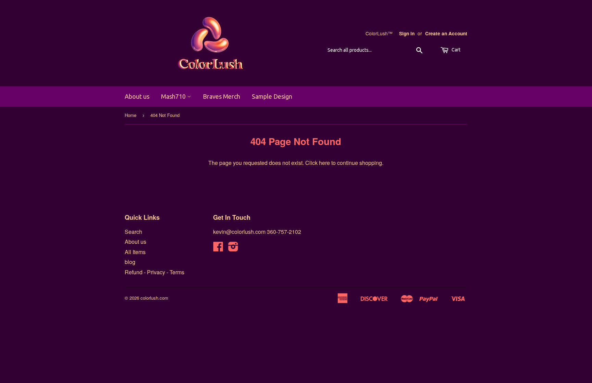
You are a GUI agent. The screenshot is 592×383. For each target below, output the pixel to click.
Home (130, 115)
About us (137, 96)
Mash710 (174, 96)
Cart (455, 49)
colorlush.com (154, 298)
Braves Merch (221, 96)
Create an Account (446, 33)
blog (130, 262)
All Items (135, 252)
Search (133, 232)
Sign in (407, 33)
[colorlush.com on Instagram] (233, 248)
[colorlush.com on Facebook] (218, 248)
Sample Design (272, 96)
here (324, 163)
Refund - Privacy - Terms (154, 272)
